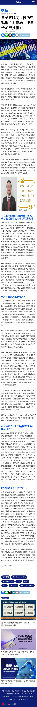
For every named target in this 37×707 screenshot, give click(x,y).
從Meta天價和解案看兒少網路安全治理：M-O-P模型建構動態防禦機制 (18, 624)
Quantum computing (19, 577)
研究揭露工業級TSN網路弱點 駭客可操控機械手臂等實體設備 (18, 682)
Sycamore (13, 585)
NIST (4, 585)
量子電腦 (6, 577)
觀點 (15, 13)
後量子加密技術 (8, 581)
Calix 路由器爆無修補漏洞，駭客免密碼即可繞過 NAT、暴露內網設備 (17, 653)
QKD (25, 581)
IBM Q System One (27, 585)
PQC (18, 581)
